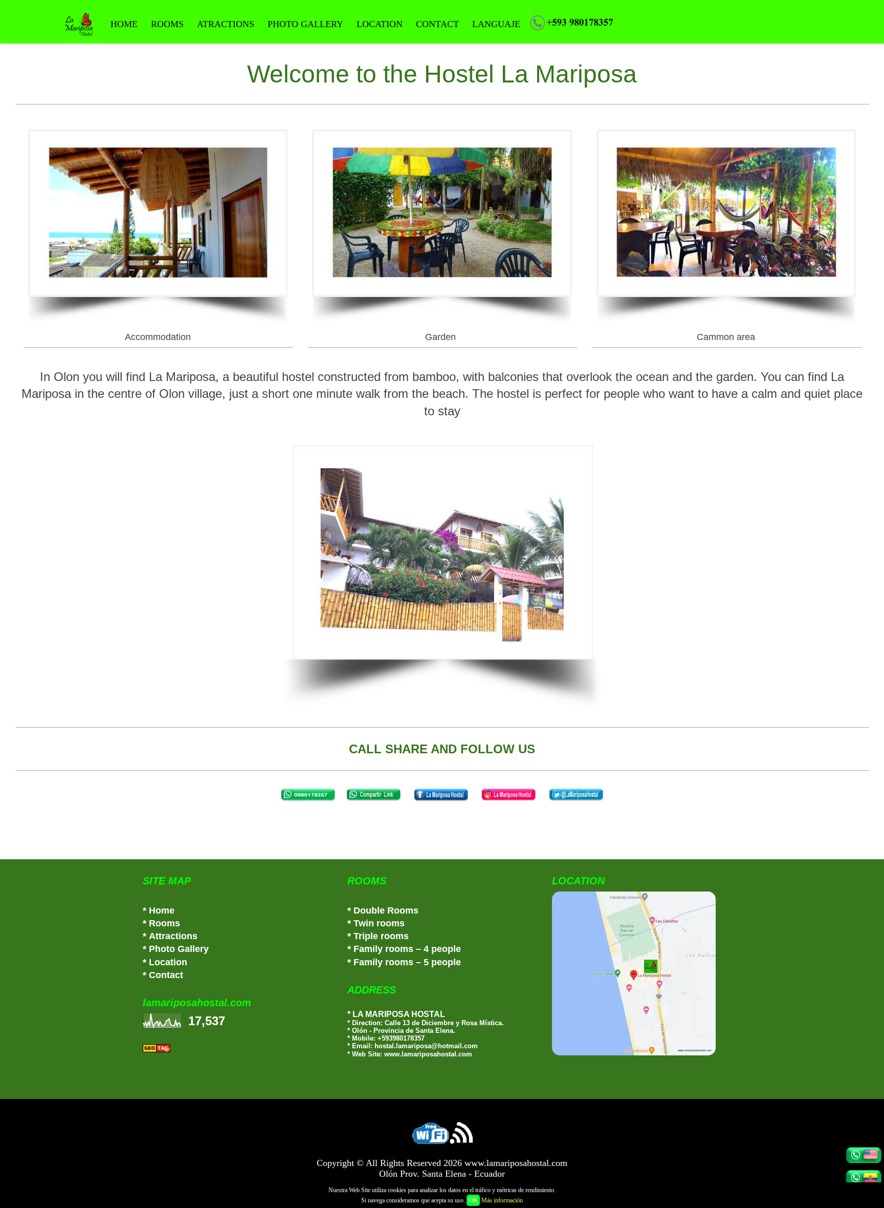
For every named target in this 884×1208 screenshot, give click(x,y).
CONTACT (437, 24)
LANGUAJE (496, 24)
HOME (124, 24)
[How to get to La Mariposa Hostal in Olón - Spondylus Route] (646, 973)
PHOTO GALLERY (305, 24)
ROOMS (167, 24)
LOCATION (380, 24)
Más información (502, 1200)
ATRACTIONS (225, 24)
